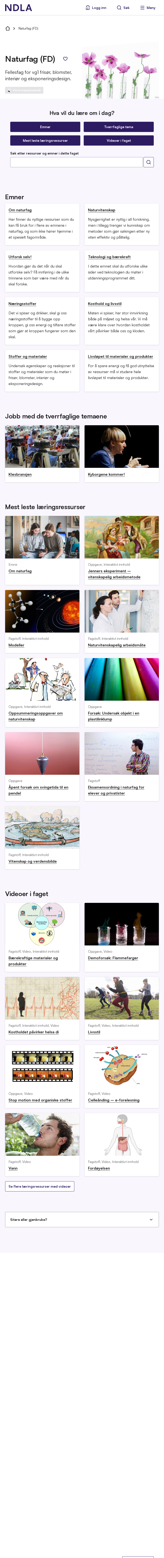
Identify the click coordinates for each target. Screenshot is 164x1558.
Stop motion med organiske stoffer (40, 1100)
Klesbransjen (20, 474)
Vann (13, 1168)
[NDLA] (18, 7)
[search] (149, 162)
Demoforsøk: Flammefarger (113, 957)
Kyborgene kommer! (106, 474)
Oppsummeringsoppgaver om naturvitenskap (36, 716)
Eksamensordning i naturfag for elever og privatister (116, 790)
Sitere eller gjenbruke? (28, 1219)
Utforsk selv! (20, 256)
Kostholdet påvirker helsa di (34, 1032)
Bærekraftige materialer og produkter (33, 960)
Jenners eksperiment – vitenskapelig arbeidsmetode (114, 573)
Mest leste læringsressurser (45, 140)
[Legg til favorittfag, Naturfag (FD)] (65, 59)
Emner (45, 127)
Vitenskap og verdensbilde (33, 861)
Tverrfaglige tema (118, 127)
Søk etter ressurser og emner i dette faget (44, 153)
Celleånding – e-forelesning (113, 1100)
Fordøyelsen (99, 1168)
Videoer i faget (119, 140)
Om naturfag (20, 210)
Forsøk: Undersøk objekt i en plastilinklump (113, 716)
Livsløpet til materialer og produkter (120, 356)
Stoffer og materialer (28, 356)
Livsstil (94, 1032)
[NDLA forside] (7, 28)
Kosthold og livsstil (105, 303)
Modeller (16, 645)
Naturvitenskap (101, 210)
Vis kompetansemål (27, 90)
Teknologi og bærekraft (109, 256)
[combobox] (76, 162)
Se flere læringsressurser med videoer (40, 1186)
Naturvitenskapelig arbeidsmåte (117, 645)
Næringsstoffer (22, 303)
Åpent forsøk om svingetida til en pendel (38, 790)
